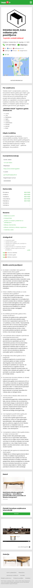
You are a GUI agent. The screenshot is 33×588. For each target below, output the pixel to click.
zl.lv (5, 48)
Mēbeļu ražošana (12, 257)
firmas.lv (14, 50)
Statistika (27, 578)
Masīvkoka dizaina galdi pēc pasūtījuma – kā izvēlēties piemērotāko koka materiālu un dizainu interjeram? (14, 494)
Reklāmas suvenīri (9, 216)
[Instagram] (8, 54)
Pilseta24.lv (22, 572)
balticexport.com (19, 48)
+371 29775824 (10, 45)
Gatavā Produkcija (16, 80)
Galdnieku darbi (9, 230)
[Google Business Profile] (4, 54)
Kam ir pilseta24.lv (11, 572)
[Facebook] (6, 54)
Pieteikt (16, 514)
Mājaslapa (23, 45)
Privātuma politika (18, 578)
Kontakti (22, 575)
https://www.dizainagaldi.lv (11, 169)
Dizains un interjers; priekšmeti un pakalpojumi (13, 221)
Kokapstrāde (8, 218)
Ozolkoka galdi (12, 255)
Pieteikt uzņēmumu (6, 578)
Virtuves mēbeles (12, 252)
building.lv (7, 50)
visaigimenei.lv (23, 50)
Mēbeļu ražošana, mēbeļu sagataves (15, 227)
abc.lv (10, 48)
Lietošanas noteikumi (12, 575)
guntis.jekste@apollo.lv (10, 175)
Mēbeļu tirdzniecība (10, 225)
